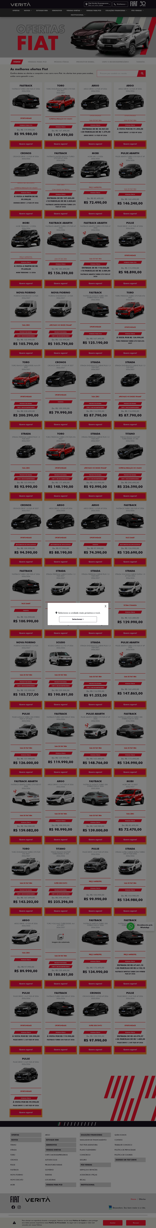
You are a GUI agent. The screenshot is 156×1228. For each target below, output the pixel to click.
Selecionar (77, 619)
